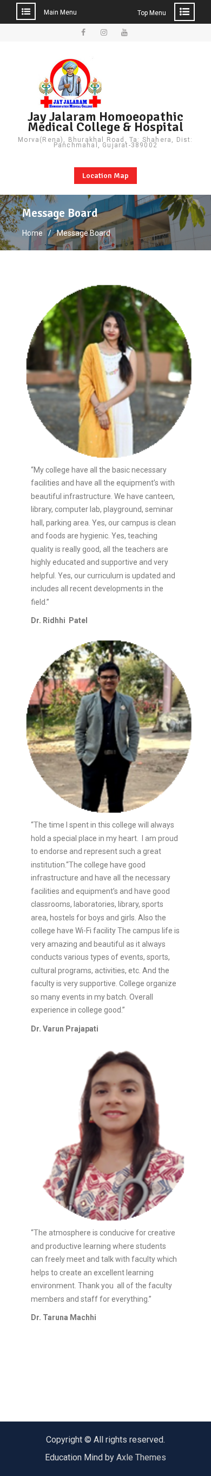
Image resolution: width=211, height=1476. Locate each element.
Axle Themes (141, 1457)
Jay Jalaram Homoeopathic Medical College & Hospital (105, 121)
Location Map (105, 175)
